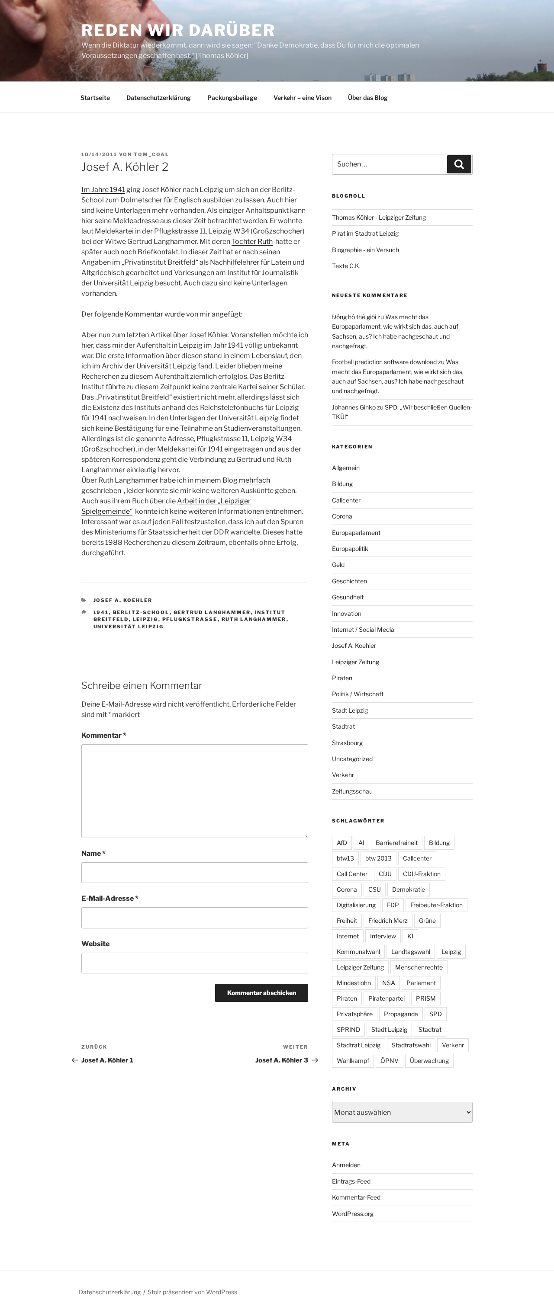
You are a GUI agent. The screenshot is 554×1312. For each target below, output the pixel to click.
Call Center (352, 873)
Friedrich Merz (388, 920)
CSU (374, 889)
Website (95, 944)
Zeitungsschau (352, 791)
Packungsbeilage (232, 97)
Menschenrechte (419, 967)
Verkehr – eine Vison (303, 97)
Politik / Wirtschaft (357, 694)
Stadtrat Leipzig (358, 1045)
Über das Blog (368, 97)
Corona (342, 516)
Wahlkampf (353, 1060)
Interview (383, 936)
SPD (435, 1014)
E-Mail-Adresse (109, 898)
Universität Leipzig (128, 627)
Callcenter (346, 500)
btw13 (345, 858)
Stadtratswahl (411, 1045)
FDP (393, 905)
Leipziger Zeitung (355, 662)
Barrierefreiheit (397, 842)
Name (93, 853)
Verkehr (343, 774)
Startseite (95, 97)
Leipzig (145, 619)
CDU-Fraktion (422, 873)
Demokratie (408, 889)
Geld (338, 564)
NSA (388, 982)
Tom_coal (151, 154)
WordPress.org (353, 1213)
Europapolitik (350, 548)
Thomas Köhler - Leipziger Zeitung (379, 217)
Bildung (342, 483)
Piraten (342, 678)
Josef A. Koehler (123, 600)
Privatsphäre (355, 1014)
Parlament (421, 982)
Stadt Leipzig (350, 710)
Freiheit (347, 920)
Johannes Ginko (354, 407)
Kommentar (144, 314)
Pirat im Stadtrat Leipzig (365, 233)
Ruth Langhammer (254, 619)
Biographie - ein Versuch (365, 249)
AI (361, 842)
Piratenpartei (386, 998)
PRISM (426, 998)
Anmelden (346, 1164)
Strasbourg (347, 742)
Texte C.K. (346, 265)
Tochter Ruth (252, 241)
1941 (101, 612)
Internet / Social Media (363, 629)
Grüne (427, 920)
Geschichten (349, 581)
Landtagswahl (410, 951)
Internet (348, 936)
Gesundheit (348, 597)
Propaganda (401, 1014)
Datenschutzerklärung (158, 97)
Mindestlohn (354, 982)
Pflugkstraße (190, 619)
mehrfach (254, 480)
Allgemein (346, 467)
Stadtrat (343, 726)
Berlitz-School (141, 612)
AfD (342, 842)
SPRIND (348, 1029)
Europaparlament (356, 532)
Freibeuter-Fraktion (436, 905)
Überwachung (429, 1060)
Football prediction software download (384, 361)
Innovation (346, 613)
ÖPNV (389, 1060)
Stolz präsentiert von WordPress (192, 1292)
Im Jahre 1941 (103, 190)
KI (410, 936)
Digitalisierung (356, 905)
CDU (385, 873)
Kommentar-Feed (356, 1197)
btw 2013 (378, 858)
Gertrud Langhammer (212, 612)
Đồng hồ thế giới (354, 316)
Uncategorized (352, 758)
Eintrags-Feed (351, 1181)
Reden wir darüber (178, 30)
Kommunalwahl (358, 951)
